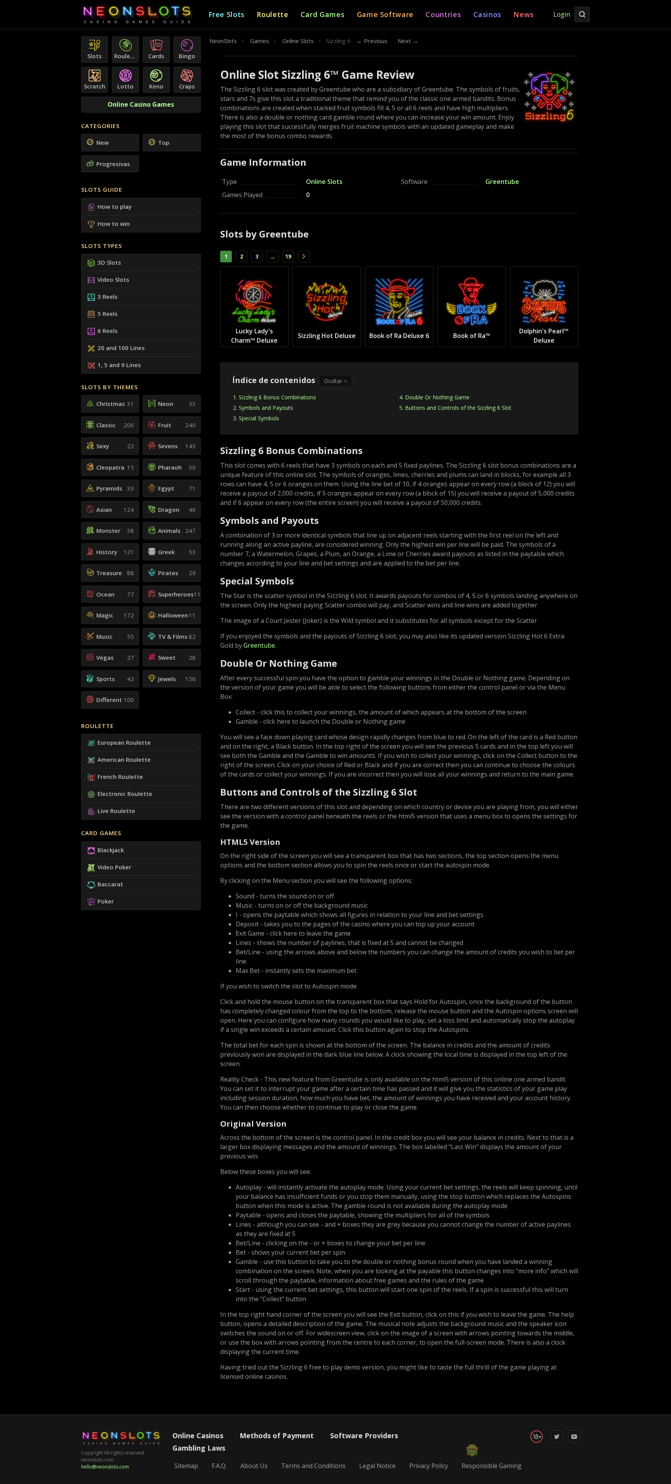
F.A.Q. (219, 1465)
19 (288, 256)
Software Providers (364, 1435)
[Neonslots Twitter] (557, 1441)
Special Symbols (259, 418)
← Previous (372, 41)
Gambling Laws (198, 1448)
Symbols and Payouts (266, 407)
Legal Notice (377, 1465)
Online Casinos (197, 1435)
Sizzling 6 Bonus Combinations (277, 397)
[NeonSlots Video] (574, 1441)
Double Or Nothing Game (437, 397)
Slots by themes (109, 387)
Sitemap (186, 1465)
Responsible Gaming (492, 1465)
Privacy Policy (428, 1465)
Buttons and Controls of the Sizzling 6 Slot (458, 407)
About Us (254, 1465)
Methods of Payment (277, 1435)
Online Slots (324, 181)
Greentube (502, 181)
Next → (408, 41)
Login (561, 14)
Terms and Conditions (313, 1465)
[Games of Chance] (145, 14)
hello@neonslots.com (105, 1466)
